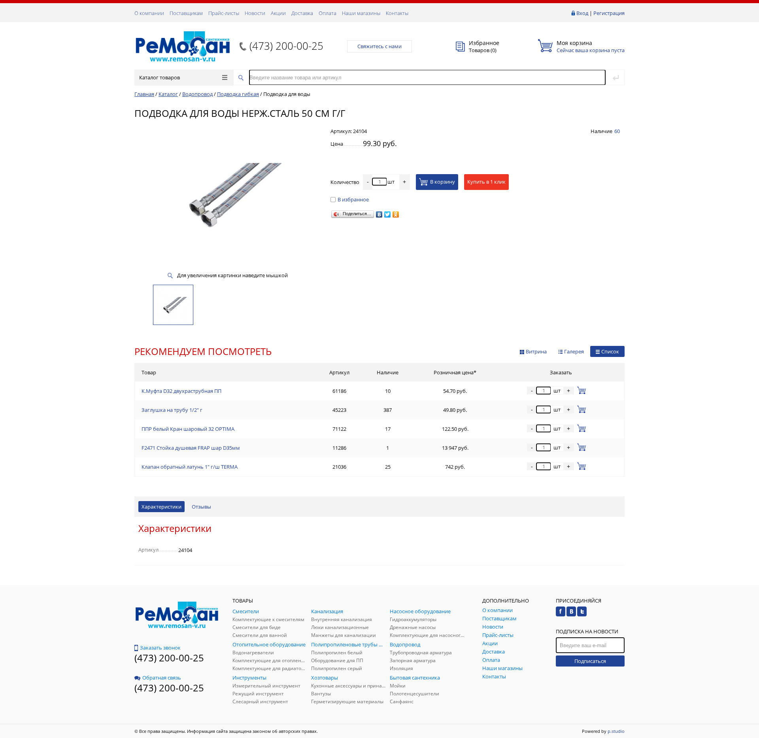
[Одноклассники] (396, 214)
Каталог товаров (159, 77)
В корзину (442, 181)
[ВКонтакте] (379, 214)
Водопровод (197, 94)
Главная (144, 94)
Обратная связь (161, 677)
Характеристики (161, 506)
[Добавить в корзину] (580, 390)
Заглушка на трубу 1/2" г (172, 409)
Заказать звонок (160, 647)
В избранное (353, 199)
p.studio (616, 731)
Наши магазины (361, 13)
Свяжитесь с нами (379, 46)
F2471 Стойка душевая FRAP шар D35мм (191, 447)
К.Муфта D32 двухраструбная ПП (181, 390)
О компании (149, 13)
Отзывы (201, 506)
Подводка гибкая (238, 94)
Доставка (302, 13)
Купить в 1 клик (486, 181)
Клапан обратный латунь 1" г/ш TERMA (190, 466)
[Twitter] (387, 214)
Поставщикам (186, 13)
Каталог (168, 94)
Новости (255, 13)
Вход (582, 13)
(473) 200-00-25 (286, 46)
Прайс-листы (223, 13)
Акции (278, 13)
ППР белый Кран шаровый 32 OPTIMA (188, 428)
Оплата (327, 13)
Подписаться (590, 661)
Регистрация (609, 13)
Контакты (397, 13)
